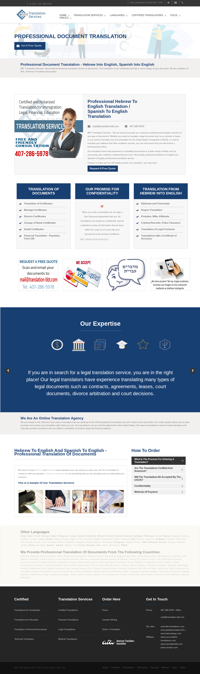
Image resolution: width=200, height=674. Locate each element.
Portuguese (62, 536)
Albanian (101, 536)
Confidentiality (142, 486)
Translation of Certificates (38, 203)
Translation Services (88, 15)
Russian (73, 536)
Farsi (72, 539)
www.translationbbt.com (172, 644)
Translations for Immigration (27, 610)
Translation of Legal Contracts (158, 229)
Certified (115, 667)
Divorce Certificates (35, 216)
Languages (117, 15)
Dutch (30, 536)
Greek (97, 539)
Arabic (23, 536)
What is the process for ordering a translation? (154, 460)
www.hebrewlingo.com (171, 633)
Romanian (153, 542)
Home (63, 15)
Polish (144, 542)
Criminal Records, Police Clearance (160, 223)
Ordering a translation (55, 474)
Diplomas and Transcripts (155, 203)
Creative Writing (109, 620)
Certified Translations (147, 15)
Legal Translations (66, 629)
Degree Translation (151, 210)
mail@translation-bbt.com (146, 3)
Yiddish (124, 545)
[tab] (158, 461)
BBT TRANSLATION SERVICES (94, 239)
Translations (128, 667)
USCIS (173, 15)
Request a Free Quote (103, 168)
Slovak (32, 545)
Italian (53, 536)
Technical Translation (24, 639)
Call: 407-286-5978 (41, 4)
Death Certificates (34, 229)
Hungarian (160, 539)
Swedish (59, 545)
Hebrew (38, 470)
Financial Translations (68, 620)
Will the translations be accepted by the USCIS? (157, 478)
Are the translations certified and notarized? (153, 469)
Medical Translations (67, 639)
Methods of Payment (146, 492)
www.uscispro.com (169, 647)
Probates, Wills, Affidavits (155, 216)
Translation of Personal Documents (30, 629)
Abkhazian (91, 536)
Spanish (51, 470)
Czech (42, 539)
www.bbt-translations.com (172, 626)
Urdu (98, 545)
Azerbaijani (138, 536)
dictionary (143, 667)
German (45, 536)
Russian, (163, 542)
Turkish (81, 545)
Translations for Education (26, 620)
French (37, 536)
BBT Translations (22, 668)
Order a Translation (111, 629)
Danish (49, 539)
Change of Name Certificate (39, 223)
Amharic (110, 536)
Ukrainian (90, 545)
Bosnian (167, 536)
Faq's (174, 667)
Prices (64, 18)
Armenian (127, 536)
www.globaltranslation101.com (175, 630)
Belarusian (149, 536)
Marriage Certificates (35, 210)
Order (183, 667)
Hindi (133, 539)
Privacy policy (49, 668)
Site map (61, 668)
